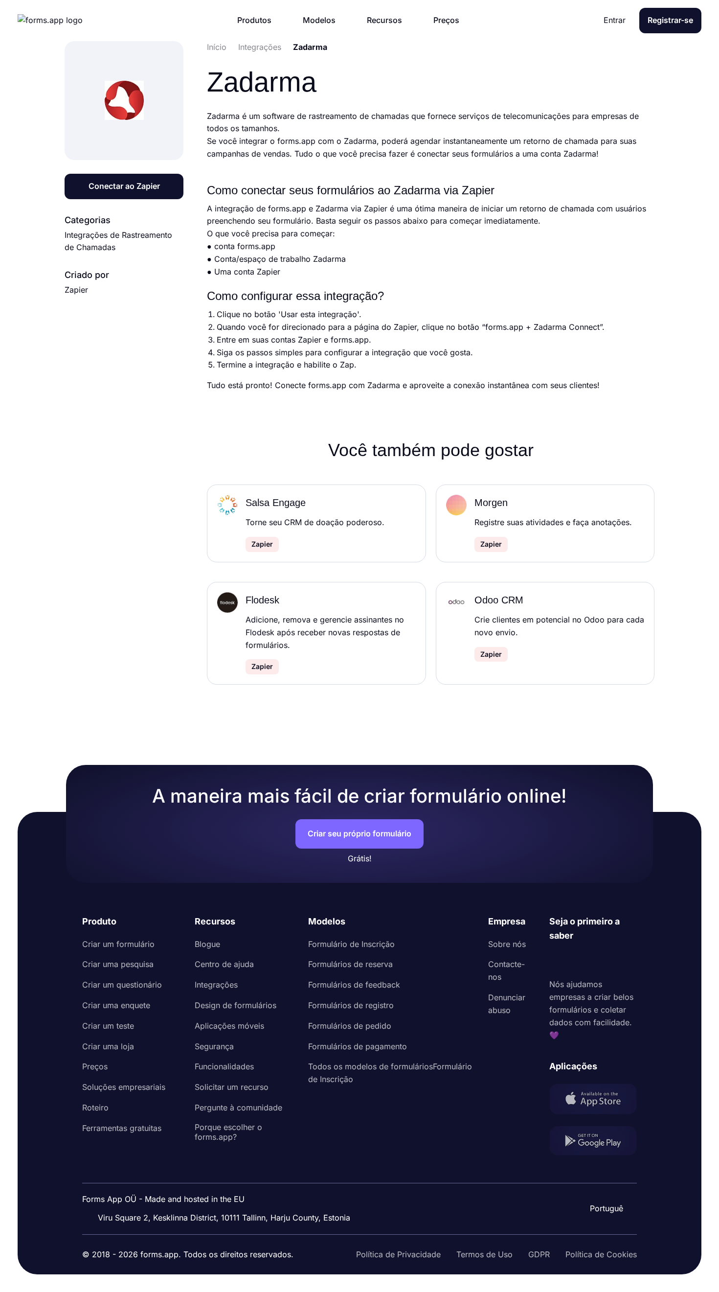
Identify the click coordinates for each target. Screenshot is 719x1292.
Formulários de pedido (349, 1026)
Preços (95, 1066)
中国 (605, 1182)
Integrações (216, 985)
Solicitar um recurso (232, 1087)
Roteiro (95, 1107)
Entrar (615, 20)
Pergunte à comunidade (238, 1107)
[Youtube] (621, 960)
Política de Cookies (601, 1254)
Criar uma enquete (116, 1005)
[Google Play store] (593, 1142)
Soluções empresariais (123, 1087)
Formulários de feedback (354, 985)
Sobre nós (507, 944)
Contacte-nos (506, 970)
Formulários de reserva (350, 964)
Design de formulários (235, 1005)
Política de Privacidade (398, 1254)
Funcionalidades (224, 1066)
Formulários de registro (351, 1005)
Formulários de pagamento (357, 1046)
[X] (600, 960)
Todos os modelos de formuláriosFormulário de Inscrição (390, 1072)
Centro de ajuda (224, 964)
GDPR (539, 1254)
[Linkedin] (557, 960)
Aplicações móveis (229, 1026)
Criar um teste (108, 1026)
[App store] (593, 1101)
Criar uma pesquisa (118, 964)
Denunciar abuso (506, 1003)
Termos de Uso (484, 1254)
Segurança (214, 1046)
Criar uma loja (108, 1046)
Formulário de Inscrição (351, 944)
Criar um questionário (122, 985)
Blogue (207, 944)
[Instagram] (578, 960)
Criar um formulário (118, 944)
